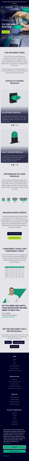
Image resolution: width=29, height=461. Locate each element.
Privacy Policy (6, 443)
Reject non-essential (14, 451)
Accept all (14, 447)
